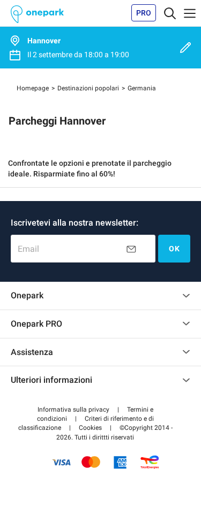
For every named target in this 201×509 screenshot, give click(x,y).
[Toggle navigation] (170, 13)
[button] (73, 409)
